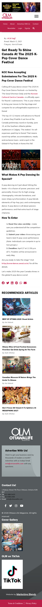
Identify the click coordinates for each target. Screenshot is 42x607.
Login (20, 28)
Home (5, 24)
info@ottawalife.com (14, 463)
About (12, 24)
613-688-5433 (9, 494)
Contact (35, 24)
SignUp (27, 28)
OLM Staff (11, 38)
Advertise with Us (23, 24)
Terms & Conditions (15, 603)
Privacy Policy (31, 603)
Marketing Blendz (26, 594)
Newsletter (11, 28)
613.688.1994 (10, 497)
